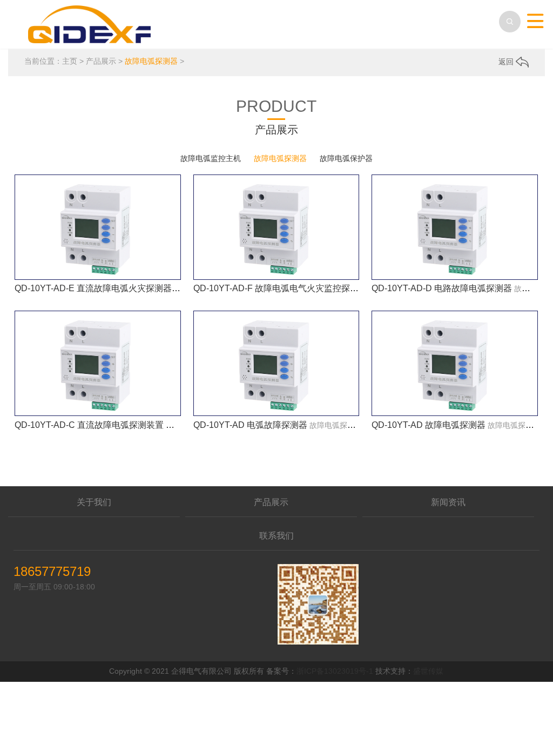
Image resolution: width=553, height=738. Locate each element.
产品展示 (101, 61)
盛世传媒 (428, 671)
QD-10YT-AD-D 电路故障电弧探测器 (442, 288)
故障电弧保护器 (346, 158)
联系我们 (276, 535)
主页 (69, 61)
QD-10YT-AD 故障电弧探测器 (428, 425)
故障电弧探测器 (151, 61)
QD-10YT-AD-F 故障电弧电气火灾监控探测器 (280, 288)
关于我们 (94, 502)
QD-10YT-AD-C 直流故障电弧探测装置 (89, 425)
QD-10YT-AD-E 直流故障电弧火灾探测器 (93, 288)
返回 (507, 61)
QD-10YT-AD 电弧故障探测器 (250, 425)
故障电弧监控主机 (210, 158)
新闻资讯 (448, 502)
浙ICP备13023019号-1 (334, 671)
